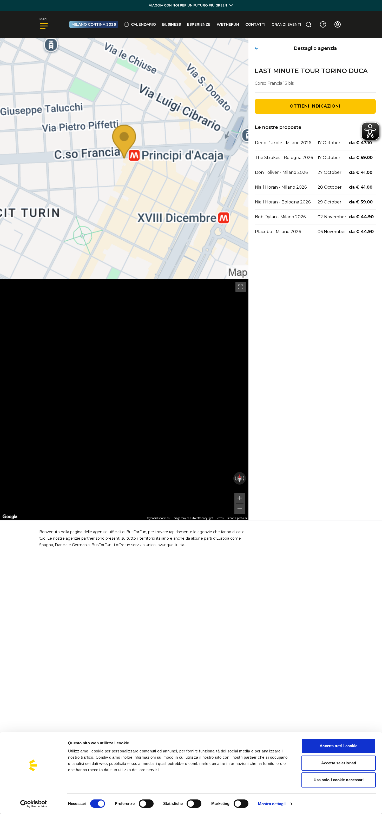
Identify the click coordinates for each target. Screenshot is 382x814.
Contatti (255, 24)
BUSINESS (171, 24)
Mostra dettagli (272, 804)
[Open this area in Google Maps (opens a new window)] (9, 516)
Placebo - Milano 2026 (278, 231)
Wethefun (228, 24)
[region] (124, 399)
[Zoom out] (239, 509)
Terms (220, 518)
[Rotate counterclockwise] (235, 478)
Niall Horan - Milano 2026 (281, 187)
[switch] (146, 803)
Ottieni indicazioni (315, 106)
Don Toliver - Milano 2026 (281, 172)
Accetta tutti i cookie (338, 746)
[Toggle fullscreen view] (240, 287)
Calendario (143, 24)
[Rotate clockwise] (244, 478)
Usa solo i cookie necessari (339, 780)
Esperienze (198, 24)
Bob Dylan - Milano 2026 (280, 216)
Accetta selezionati (338, 763)
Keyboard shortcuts (158, 518)
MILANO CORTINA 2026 (93, 24)
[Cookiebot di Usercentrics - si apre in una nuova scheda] (33, 804)
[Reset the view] (239, 478)
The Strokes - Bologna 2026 (284, 157)
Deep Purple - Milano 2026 (283, 142)
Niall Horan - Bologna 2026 (283, 202)
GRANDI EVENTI (286, 24)
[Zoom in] (239, 498)
